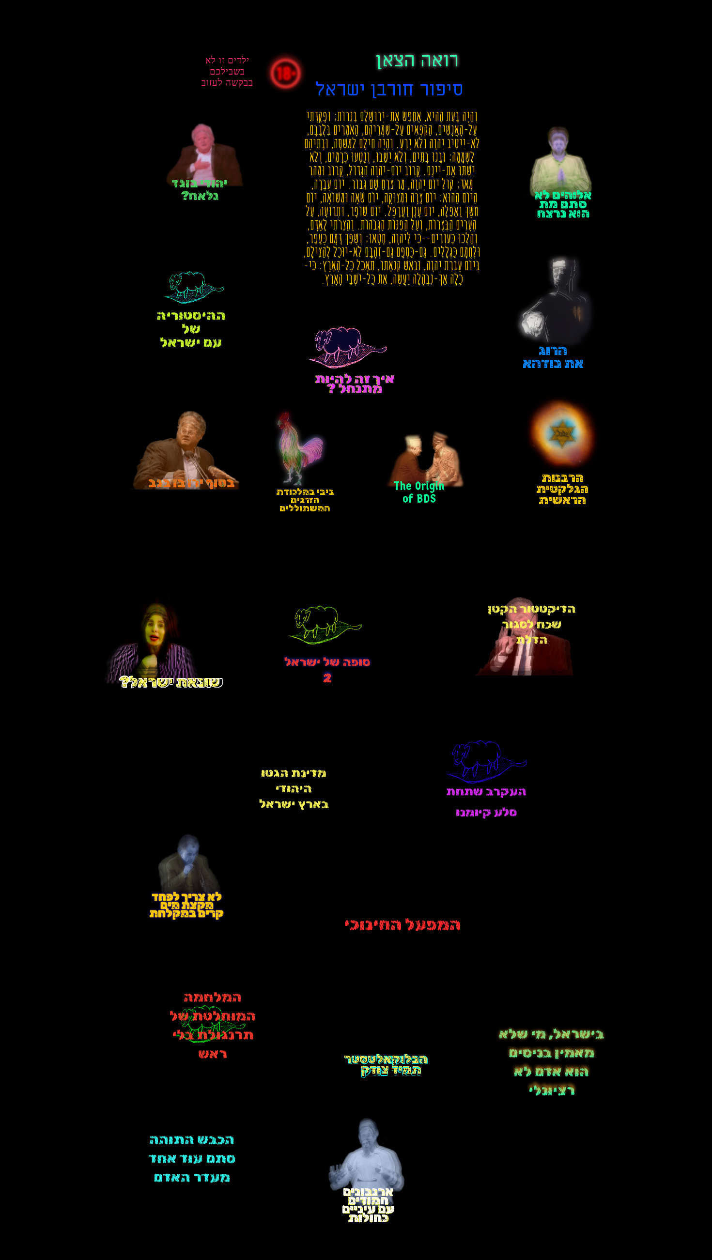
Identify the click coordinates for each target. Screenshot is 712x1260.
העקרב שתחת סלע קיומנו (486, 794)
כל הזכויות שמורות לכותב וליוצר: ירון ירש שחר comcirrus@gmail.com (545, 1221)
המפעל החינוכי (402, 924)
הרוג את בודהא (553, 357)
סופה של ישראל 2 (327, 670)
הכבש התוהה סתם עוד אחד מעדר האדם (192, 1158)
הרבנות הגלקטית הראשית (562, 489)
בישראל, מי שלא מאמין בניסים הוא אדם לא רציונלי (551, 1060)
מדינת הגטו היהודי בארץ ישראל (294, 789)
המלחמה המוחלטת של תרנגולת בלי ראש (213, 1025)
